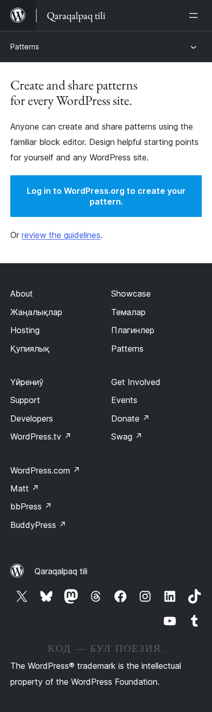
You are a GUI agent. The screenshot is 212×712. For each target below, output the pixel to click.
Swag (127, 436)
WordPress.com (45, 470)
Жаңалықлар (36, 312)
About (21, 293)
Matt (24, 488)
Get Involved (136, 382)
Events (124, 400)
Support (25, 400)
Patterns (24, 46)
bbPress (31, 506)
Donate (130, 418)
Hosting (25, 330)
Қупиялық (29, 348)
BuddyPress (38, 525)
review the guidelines (61, 235)
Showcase (131, 293)
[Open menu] (195, 15)
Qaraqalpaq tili (60, 571)
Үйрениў (27, 382)
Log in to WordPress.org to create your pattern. (106, 196)
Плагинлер (132, 330)
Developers (31, 418)
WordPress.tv (41, 436)
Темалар (128, 312)
